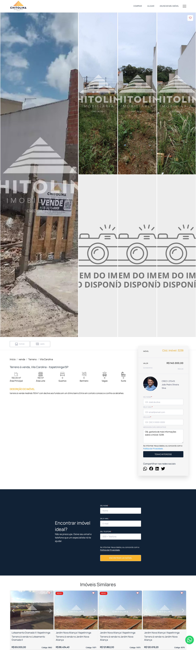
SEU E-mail (148, 407)
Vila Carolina (46, 359)
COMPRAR (137, 6)
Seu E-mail (104, 518)
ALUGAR (150, 6)
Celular (147, 417)
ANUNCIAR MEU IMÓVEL (169, 6)
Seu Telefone (106, 531)
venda (22, 359)
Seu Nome (104, 506)
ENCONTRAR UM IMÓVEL (120, 558)
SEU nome (147, 397)
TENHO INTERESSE (163, 454)
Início (12, 359)
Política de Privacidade (153, 448)
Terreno (32, 359)
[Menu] (184, 6)
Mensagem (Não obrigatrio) (154, 427)
